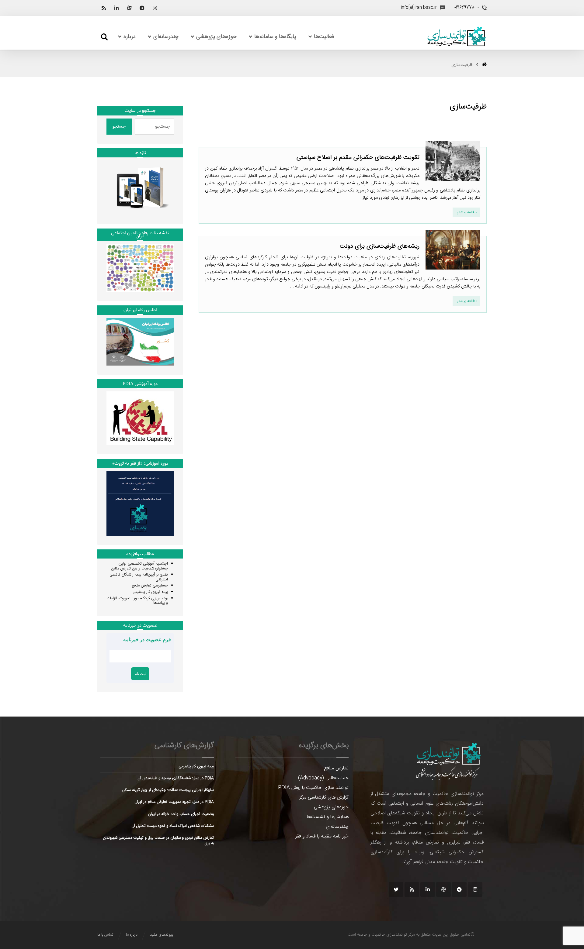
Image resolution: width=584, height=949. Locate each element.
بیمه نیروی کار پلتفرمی (150, 592)
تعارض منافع (336, 768)
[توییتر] (396, 889)
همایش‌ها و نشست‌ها (328, 817)
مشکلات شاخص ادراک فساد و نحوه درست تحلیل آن (172, 826)
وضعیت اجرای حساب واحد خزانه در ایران (181, 814)
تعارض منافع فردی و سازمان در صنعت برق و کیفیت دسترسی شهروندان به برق (158, 840)
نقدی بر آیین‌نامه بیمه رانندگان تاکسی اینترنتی (138, 577)
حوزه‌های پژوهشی (331, 807)
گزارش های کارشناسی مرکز (324, 797)
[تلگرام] (142, 8)
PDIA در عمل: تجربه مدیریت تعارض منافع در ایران (174, 802)
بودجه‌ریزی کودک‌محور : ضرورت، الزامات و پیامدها (137, 601)
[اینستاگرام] (154, 8)
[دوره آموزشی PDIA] (140, 418)
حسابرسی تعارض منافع (150, 585)
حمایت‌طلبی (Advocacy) (323, 778)
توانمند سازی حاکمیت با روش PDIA (313, 788)
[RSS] (103, 8)
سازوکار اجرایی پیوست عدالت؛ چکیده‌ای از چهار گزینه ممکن (168, 790)
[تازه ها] (140, 187)
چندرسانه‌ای (337, 827)
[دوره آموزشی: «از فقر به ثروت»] (140, 503)
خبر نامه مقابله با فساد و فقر (322, 836)
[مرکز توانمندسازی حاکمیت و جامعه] (456, 36)
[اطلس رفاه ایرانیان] (140, 342)
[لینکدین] (116, 8)
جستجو (119, 126)
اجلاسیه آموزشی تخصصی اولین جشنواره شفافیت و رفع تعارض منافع (139, 566)
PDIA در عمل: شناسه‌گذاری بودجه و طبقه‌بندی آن (175, 778)
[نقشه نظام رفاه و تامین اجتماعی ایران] (140, 268)
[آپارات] (129, 8)
